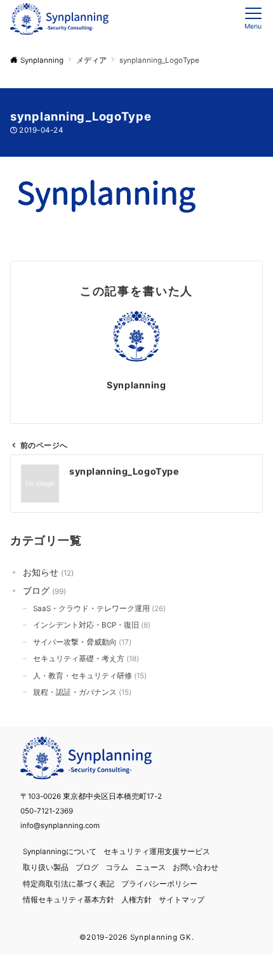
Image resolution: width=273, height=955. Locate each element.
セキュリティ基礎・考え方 (84, 658)
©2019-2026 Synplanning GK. (136, 937)
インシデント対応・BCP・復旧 (90, 625)
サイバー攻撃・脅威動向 (81, 642)
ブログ (43, 590)
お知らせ (47, 572)
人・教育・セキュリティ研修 (88, 675)
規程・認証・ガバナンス (81, 692)
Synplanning (136, 384)
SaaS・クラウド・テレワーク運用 (98, 608)
